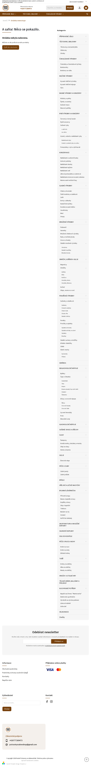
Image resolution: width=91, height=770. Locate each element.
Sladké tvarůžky (66, 250)
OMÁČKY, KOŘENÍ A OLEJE (68, 259)
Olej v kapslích (65, 505)
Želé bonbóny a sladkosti (68, 194)
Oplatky (64, 333)
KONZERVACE (64, 152)
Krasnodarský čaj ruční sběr (70, 389)
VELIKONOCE (64, 612)
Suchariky (64, 354)
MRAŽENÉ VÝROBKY (66, 222)
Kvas (62, 416)
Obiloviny (63, 50)
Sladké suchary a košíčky (68, 340)
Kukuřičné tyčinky (66, 204)
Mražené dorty (66, 253)
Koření (62, 287)
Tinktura (63, 509)
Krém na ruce (64, 547)
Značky (62, 617)
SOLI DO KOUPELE (65, 536)
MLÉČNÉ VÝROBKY (65, 76)
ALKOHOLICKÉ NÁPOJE (67, 424)
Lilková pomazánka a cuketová (70, 174)
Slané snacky (64, 350)
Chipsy (64, 357)
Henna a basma (65, 450)
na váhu (64, 132)
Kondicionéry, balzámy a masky (71, 443)
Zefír (62, 197)
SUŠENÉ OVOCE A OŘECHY (68, 429)
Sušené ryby (64, 125)
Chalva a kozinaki (66, 191)
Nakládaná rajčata (66, 167)
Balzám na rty (64, 512)
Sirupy (62, 216)
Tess (63, 384)
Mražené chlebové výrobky (69, 234)
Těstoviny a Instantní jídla (68, 47)
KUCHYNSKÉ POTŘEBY (67, 588)
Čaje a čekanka (65, 377)
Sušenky (64, 305)
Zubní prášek (64, 475)
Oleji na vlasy (64, 447)
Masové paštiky (65, 108)
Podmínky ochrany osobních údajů (15, 673)
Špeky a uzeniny (65, 102)
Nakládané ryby (66, 140)
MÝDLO (61, 480)
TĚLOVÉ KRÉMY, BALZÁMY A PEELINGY (69, 582)
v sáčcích (64, 129)
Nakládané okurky (66, 164)
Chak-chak (65, 311)
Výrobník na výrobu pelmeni (69, 600)
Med (61, 213)
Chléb (62, 346)
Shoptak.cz (23, 764)
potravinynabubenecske (51, 701)
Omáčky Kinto (66, 280)
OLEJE (61, 455)
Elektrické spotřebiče (67, 597)
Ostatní (64, 392)
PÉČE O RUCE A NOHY (67, 541)
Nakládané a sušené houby (69, 158)
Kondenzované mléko (67, 207)
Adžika (64, 272)
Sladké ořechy (66, 316)
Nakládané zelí (65, 171)
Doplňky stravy (65, 502)
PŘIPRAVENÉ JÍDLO (66, 36)
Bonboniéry (64, 67)
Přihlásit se (59, 641)
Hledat (70, 8)
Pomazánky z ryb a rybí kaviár (70, 147)
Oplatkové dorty (67, 328)
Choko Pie (65, 314)
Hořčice (64, 278)
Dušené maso (64, 105)
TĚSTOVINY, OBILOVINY (67, 41)
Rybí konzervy (65, 122)
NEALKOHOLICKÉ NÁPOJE (68, 368)
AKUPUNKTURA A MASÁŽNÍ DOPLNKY (69, 524)
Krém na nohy (64, 550)
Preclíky (64, 336)
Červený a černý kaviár (68, 119)
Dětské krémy (65, 553)
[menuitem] (10, 14)
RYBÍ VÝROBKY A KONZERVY (69, 113)
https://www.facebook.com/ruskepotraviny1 (47, 701)
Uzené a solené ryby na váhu (70, 143)
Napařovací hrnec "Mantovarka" (70, 594)
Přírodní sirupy (65, 496)
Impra (63, 386)
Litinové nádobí (65, 603)
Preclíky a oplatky (66, 324)
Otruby (62, 53)
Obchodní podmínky (76, 2)
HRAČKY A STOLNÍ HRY (67, 576)
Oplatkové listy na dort (68, 330)
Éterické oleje (65, 461)
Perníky (62, 320)
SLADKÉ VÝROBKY (65, 185)
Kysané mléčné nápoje (68, 84)
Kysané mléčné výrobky (68, 81)
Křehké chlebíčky (66, 343)
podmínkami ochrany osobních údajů (55, 646)
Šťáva (63, 403)
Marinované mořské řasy (68, 180)
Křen (63, 275)
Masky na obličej (65, 570)
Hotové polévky (65, 161)
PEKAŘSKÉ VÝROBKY (66, 296)
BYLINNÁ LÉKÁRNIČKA (67, 490)
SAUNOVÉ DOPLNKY (66, 531)
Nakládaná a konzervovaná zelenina (72, 177)
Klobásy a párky (65, 98)
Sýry (61, 88)
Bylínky (62, 373)
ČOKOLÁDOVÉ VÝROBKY (68, 59)
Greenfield (65, 381)
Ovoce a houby (65, 240)
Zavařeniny (64, 210)
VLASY (61, 435)
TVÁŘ (61, 558)
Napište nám (7, 680)
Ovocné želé (65, 408)
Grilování (63, 606)
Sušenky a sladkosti (67, 301)
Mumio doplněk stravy (67, 499)
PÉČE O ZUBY (64, 466)
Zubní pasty (64, 471)
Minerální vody (65, 419)
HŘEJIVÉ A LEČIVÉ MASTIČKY (69, 485)
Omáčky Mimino (67, 283)
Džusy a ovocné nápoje (68, 399)
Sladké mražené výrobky (68, 243)
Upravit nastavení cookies (30, 760)
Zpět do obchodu (10, 47)
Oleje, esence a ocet (67, 290)
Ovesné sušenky (66, 308)
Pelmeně (63, 227)
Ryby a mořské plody (67, 237)
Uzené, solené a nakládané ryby (71, 136)
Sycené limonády (66, 412)
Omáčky (63, 268)
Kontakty (5, 676)
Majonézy (63, 265)
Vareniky (63, 230)
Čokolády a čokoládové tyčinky (70, 64)
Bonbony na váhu (66, 70)
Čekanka (64, 395)
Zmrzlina (64, 247)
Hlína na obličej (65, 567)
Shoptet (13, 764)
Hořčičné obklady (66, 518)
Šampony (63, 440)
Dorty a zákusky (65, 201)
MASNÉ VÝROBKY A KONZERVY (70, 93)
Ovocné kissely (66, 406)
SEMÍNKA (62, 363)
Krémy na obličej (66, 564)
